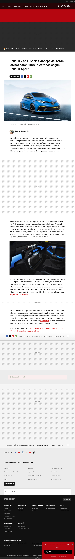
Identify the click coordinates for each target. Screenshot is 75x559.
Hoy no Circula (9, 48)
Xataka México (8, 543)
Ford (52, 48)
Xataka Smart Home (9, 516)
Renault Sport (38, 336)
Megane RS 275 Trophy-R (19, 294)
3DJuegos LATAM (22, 543)
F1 (49, 6)
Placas (17, 48)
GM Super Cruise (56, 479)
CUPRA (46, 48)
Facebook (58, 6)
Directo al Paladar (50, 508)
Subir (66, 499)
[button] (22, 131)
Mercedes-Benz (60, 48)
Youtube (68, 6)
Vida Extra (20, 510)
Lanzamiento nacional (34, 475)
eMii (5, 479)
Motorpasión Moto (65, 510)
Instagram (62, 6)
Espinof (34, 510)
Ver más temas (9, 484)
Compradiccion (8, 531)
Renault (28, 336)
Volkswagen (32, 48)
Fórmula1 (7, 468)
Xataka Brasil (7, 545)
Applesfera (7, 513)
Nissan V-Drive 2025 (42, 445)
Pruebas (9, 6)
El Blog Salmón (22, 526)
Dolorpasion (8, 475)
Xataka (6, 508)
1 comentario (15, 76)
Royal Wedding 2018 (34, 479)
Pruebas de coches (56, 468)
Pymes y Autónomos (23, 528)
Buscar (68, 491)
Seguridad (31, 472)
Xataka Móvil (7, 510)
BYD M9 (53, 445)
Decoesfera (7, 528)
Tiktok (72, 6)
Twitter (65, 6)
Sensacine (35, 508)
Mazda (40, 48)
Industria (17, 6)
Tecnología (54, 472)
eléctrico (24, 48)
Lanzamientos (41, 6)
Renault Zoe (48, 336)
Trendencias (7, 526)
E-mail (31, 76)
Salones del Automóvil (11, 472)
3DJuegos (21, 508)
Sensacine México (37, 543)
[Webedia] (70, 1)
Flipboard (28, 76)
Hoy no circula (28, 6)
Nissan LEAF (44, 321)
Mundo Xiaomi (8, 518)
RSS (26, 452)
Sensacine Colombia (37, 545)
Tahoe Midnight (55, 475)
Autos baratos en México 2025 (27, 445)
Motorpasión (63, 508)
